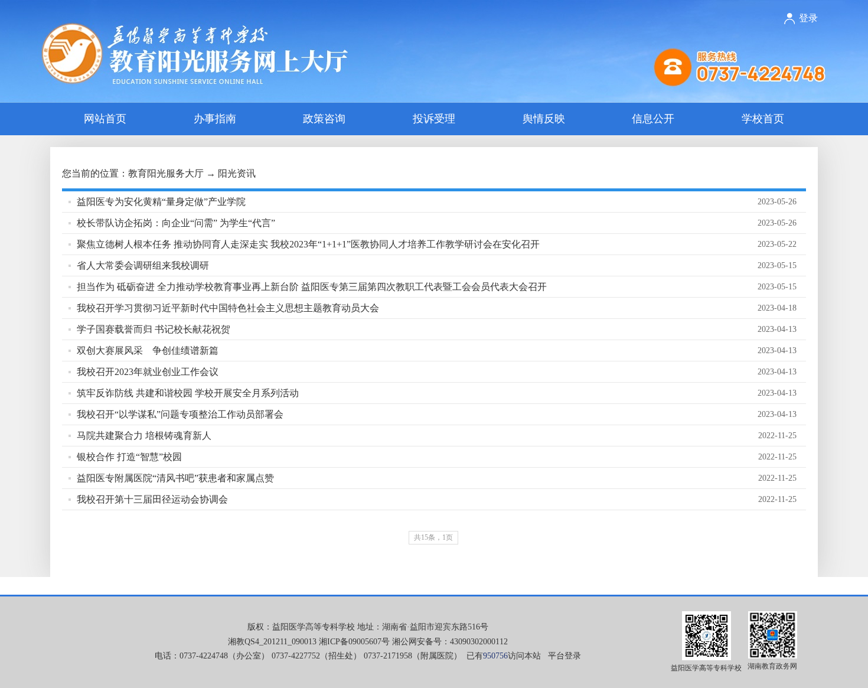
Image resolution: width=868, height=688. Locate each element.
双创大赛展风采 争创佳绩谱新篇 (147, 350)
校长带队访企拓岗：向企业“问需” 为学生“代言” (176, 223)
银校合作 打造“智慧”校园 (129, 457)
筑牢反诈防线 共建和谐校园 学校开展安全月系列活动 (188, 393)
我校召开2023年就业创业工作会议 (147, 372)
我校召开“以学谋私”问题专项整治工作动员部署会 (180, 414)
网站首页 (105, 119)
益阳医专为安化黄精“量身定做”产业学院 (161, 202)
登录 (808, 18)
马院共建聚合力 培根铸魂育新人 (144, 436)
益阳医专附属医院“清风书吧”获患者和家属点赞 (175, 478)
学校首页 (763, 119)
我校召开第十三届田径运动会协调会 (152, 499)
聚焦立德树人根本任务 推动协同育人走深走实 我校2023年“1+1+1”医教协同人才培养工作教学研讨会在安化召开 (308, 244)
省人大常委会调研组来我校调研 (143, 265)
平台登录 (564, 655)
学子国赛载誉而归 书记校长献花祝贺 (153, 329)
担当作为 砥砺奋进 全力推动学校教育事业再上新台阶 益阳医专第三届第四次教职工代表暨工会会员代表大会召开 (312, 287)
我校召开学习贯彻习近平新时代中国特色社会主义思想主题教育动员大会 (228, 308)
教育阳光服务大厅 (166, 173)
